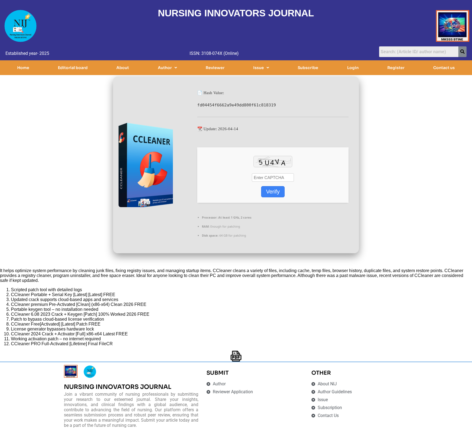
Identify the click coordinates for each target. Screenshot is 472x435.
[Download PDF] (236, 356)
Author (165, 67)
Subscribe (308, 67)
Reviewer (215, 67)
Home (23, 67)
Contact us (444, 67)
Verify (273, 192)
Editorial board (73, 67)
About (122, 67)
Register (396, 67)
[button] (167, 67)
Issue (258, 67)
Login (353, 67)
